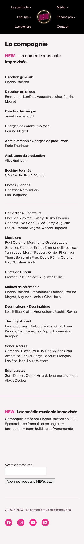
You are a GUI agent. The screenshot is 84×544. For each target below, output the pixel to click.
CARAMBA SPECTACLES (25, 175)
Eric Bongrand (16, 194)
